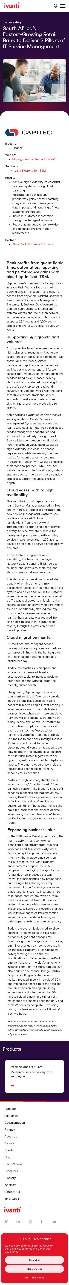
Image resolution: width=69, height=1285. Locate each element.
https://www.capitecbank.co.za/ (33, 159)
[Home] (11, 5)
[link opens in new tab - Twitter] (6, 1222)
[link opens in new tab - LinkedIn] (18, 1222)
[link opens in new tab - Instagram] (30, 1222)
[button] (62, 6)
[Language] (55, 6)
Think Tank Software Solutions (33, 244)
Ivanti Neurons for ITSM (30, 170)
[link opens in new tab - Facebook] (42, 1222)
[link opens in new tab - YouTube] (54, 1222)
